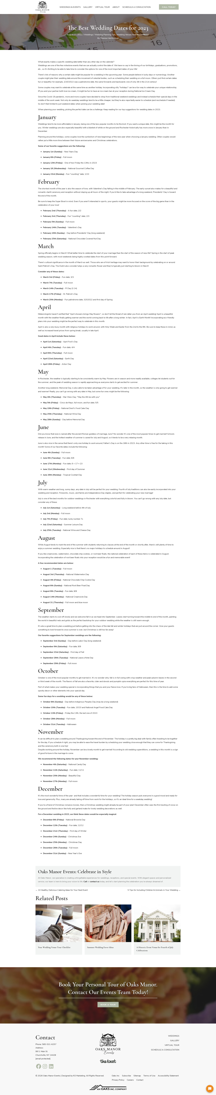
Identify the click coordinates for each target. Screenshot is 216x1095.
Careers (130, 1079)
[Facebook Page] (39, 1066)
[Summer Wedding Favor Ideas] (108, 923)
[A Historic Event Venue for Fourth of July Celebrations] (157, 923)
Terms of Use (149, 1075)
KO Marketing (79, 1075)
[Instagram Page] (45, 1066)
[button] (210, 1088)
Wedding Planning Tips (105, 34)
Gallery (174, 1040)
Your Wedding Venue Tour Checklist (54, 947)
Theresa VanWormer (109, 38)
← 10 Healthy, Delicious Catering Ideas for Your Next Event (62, 890)
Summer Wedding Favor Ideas (100, 947)
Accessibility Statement (168, 1075)
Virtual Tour (172, 1045)
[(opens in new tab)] (108, 1060)
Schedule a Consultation (165, 1049)
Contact (139, 1079)
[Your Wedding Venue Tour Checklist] (59, 923)
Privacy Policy (118, 1079)
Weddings (88, 34)
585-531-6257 (49, 1044)
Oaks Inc (115, 1075)
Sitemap (137, 1075)
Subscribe (126, 1075)
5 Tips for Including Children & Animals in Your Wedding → (154, 890)
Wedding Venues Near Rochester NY (132, 34)
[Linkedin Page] (51, 1066)
